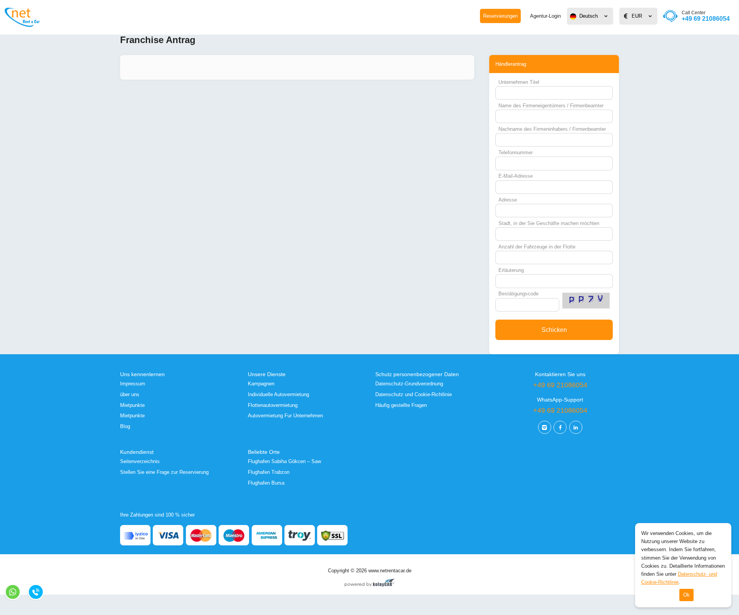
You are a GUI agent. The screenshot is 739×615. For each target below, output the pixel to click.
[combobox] (590, 16)
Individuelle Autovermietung (278, 394)
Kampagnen (261, 384)
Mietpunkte (132, 405)
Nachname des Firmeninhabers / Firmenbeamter (552, 129)
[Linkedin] (575, 427)
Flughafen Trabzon (268, 472)
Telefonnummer (515, 152)
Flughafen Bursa (266, 483)
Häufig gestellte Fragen (401, 405)
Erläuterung (511, 270)
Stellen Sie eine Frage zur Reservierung (164, 472)
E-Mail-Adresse (515, 176)
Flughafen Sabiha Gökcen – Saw (284, 461)
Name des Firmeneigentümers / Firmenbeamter (551, 105)
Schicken (554, 330)
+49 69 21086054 (706, 16)
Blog (125, 426)
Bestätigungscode (518, 294)
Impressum (132, 384)
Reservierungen (500, 16)
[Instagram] (544, 427)
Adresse (507, 200)
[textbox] (590, 16)
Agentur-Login (545, 16)
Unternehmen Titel (518, 82)
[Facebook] (560, 427)
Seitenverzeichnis (140, 461)
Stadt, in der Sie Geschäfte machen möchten (548, 223)
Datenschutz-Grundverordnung (409, 384)
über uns (129, 394)
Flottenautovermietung (273, 405)
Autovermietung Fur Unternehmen (285, 415)
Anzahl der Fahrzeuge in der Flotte (536, 247)
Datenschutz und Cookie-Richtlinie (413, 394)
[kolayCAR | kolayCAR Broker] (369, 583)
